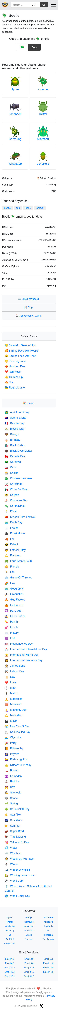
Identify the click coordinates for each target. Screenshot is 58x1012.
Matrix (11, 693)
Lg (9, 934)
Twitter (43, 114)
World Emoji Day (17, 896)
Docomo (29, 939)
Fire (9, 382)
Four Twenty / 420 (18, 561)
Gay (10, 583)
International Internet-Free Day (26, 649)
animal (40, 207)
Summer (12, 825)
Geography (14, 588)
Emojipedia (9, 943)
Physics (12, 754)
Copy (34, 46)
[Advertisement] (29, 55)
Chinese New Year (18, 478)
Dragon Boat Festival (20, 517)
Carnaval (13, 462)
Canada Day (15, 456)
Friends (12, 566)
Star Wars (13, 820)
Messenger (29, 926)
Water (11, 847)
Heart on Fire (15, 366)
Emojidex (28, 930)
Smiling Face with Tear (20, 356)
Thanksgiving (15, 836)
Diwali (11, 511)
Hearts (11, 627)
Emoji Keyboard (29, 298)
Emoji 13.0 (48, 967)
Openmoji (9, 930)
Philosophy (14, 748)
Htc (48, 930)
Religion (12, 781)
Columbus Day (16, 500)
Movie (11, 721)
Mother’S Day (15, 710)
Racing (11, 770)
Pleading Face (15, 361)
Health (11, 621)
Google (43, 89)
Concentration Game (29, 315)
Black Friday (15, 445)
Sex (10, 787)
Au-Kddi (10, 939)
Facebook (15, 114)
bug (18, 207)
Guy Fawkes (15, 599)
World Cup (14, 880)
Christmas (13, 484)
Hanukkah (13, 610)
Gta (10, 572)
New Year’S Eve (17, 726)
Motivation (13, 715)
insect (28, 207)
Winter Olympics (17, 870)
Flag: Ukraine (15, 387)
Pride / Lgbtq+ (16, 759)
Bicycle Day (14, 428)
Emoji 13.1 (10, 971)
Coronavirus (15, 506)
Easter (11, 528)
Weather (12, 853)
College (12, 495)
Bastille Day (14, 423)
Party (10, 743)
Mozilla (28, 934)
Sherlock (13, 792)
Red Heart (13, 371)
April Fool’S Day (17, 412)
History (12, 632)
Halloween (13, 605)
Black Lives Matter (18, 450)
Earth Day (13, 522)
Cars (10, 467)
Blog (29, 307)
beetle (7, 207)
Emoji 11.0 (48, 963)
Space (11, 798)
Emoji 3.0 (48, 958)
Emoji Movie (15, 533)
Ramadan (13, 776)
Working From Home (20, 875)
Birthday (12, 439)
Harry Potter (15, 616)
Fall (9, 539)
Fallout (11, 544)
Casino (11, 473)
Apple (15, 89)
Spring (11, 803)
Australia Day (15, 417)
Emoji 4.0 (9, 963)
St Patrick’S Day (17, 809)
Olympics (13, 737)
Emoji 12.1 (29, 967)
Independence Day (19, 643)
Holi (10, 638)
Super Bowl (14, 831)
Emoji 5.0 (28, 963)
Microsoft (43, 139)
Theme (29, 403)
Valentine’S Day (17, 842)
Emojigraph (48, 939)
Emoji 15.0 (48, 971)
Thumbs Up (14, 377)
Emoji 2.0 (28, 958)
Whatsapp (15, 163)
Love (10, 682)
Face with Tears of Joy (20, 345)
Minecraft (13, 704)
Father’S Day (15, 550)
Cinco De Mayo (16, 489)
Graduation (14, 594)
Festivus (12, 555)
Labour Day (14, 671)
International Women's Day (23, 660)
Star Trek (13, 814)
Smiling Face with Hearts (21, 350)
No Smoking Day (17, 732)
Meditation (14, 699)
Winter (11, 864)
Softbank (48, 934)
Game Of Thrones (18, 577)
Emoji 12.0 (10, 967)
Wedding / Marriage (19, 858)
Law (10, 677)
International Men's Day (21, 655)
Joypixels (43, 163)
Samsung (15, 139)
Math (10, 687)
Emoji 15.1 (10, 976)
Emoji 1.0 (9, 958)
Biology (12, 434)
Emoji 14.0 (29, 971)
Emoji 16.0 (29, 976)
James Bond (15, 665)
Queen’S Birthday (18, 765)
